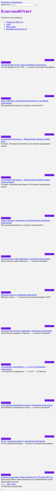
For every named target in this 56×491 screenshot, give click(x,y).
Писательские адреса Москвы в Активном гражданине (25, 259)
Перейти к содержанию (11, 2)
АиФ (8, 24)
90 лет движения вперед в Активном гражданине (23, 441)
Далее (13, 484)
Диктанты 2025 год (14, 22)
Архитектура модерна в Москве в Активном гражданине (26, 331)
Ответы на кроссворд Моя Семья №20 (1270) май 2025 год (27, 477)
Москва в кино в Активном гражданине (19, 295)
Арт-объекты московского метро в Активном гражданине (26, 405)
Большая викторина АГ (16, 29)
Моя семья (10, 27)
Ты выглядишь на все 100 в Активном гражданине (23, 65)
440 (8, 484)
